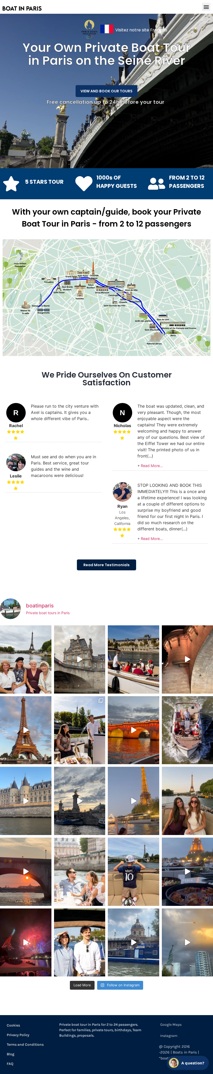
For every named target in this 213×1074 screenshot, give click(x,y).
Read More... (152, 465)
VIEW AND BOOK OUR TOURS (106, 91)
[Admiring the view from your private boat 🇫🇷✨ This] (79, 872)
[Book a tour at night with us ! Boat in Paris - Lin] (133, 730)
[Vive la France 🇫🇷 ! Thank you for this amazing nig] (25, 942)
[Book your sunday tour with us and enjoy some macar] (133, 659)
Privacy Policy (18, 1035)
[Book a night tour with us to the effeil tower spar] (133, 801)
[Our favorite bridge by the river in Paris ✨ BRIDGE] (79, 801)
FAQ (10, 1064)
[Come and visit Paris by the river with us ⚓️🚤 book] (25, 801)
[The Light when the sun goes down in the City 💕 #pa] (25, 730)
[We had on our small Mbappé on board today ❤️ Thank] (133, 872)
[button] (206, 7)
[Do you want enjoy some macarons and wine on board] (79, 730)
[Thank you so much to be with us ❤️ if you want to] (25, 659)
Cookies (13, 1025)
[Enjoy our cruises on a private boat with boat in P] (79, 659)
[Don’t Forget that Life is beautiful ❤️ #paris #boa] (25, 872)
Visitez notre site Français (141, 30)
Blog (10, 1054)
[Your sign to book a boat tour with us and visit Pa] (133, 942)
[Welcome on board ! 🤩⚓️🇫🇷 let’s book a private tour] (79, 942)
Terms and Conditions (25, 1044)
